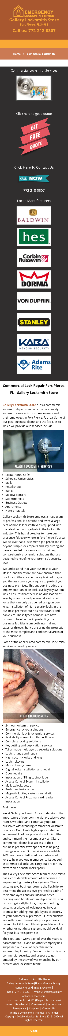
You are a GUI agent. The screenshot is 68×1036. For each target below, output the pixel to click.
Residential (22, 1004)
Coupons (34, 1008)
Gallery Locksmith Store (19, 405)
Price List (40, 1012)
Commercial (38, 1004)
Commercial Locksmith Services (34, 70)
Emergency (19, 1008)
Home (17, 53)
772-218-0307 (42, 30)
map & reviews (42, 987)
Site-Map (53, 1012)
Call (34, 1030)
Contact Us (48, 1008)
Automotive (55, 1004)
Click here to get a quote (34, 114)
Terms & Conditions (21, 1012)
